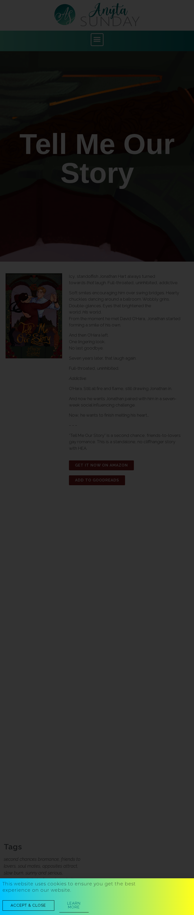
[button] (28, 905)
